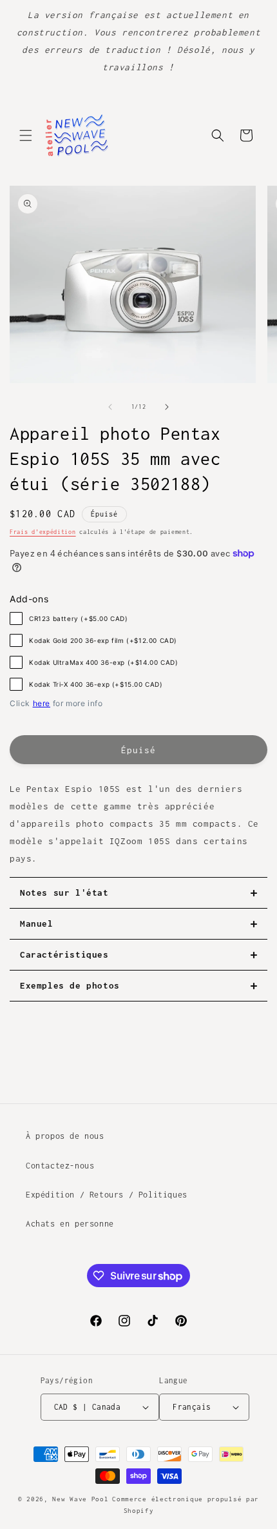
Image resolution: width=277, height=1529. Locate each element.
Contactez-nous (60, 1165)
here (41, 703)
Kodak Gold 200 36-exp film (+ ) (103, 640)
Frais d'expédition (43, 531)
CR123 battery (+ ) (78, 618)
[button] (26, 135)
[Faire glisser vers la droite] (167, 407)
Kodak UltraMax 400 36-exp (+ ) (103, 662)
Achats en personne (70, 1223)
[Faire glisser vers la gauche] (110, 407)
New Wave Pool (80, 1499)
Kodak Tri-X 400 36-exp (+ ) (96, 684)
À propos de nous (65, 1136)
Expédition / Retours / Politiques (106, 1194)
